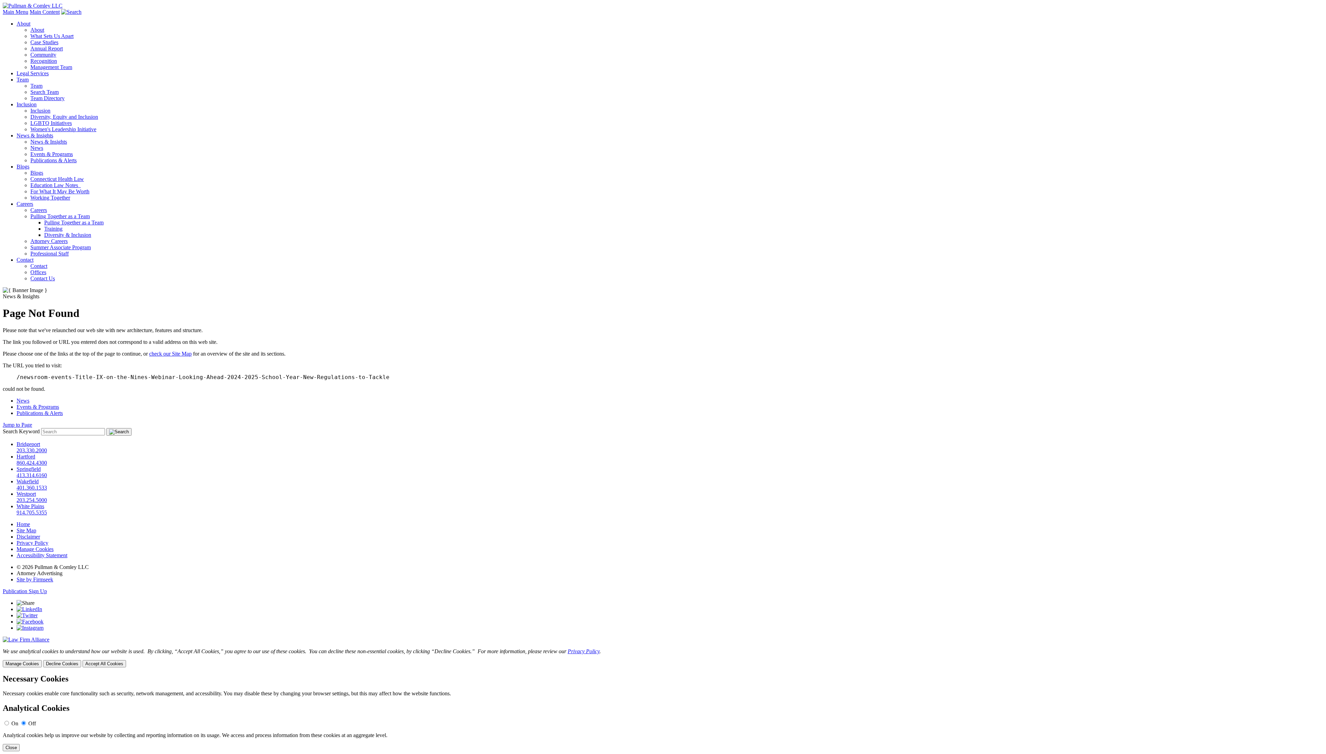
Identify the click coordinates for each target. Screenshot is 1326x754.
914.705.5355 (32, 512)
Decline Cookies (62, 663)
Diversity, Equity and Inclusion (64, 117)
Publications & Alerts (53, 160)
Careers (25, 204)
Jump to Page (17, 425)
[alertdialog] (663, 712)
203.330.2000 (32, 450)
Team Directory (47, 98)
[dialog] (663, 657)
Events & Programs (51, 154)
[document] (663, 712)
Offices (38, 272)
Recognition (43, 61)
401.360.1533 (32, 488)
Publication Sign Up (25, 591)
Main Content (45, 12)
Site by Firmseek (35, 579)
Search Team (44, 92)
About (23, 24)
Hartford (26, 457)
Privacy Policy (32, 543)
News (36, 148)
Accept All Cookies (104, 663)
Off (32, 723)
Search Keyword (21, 431)
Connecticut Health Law (57, 179)
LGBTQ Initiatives (51, 123)
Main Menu (15, 12)
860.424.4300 (32, 463)
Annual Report (46, 48)
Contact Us (42, 278)
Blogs (23, 167)
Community (43, 55)
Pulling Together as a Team (60, 216)
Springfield (29, 469)
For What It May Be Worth (59, 191)
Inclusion (27, 104)
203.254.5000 (32, 500)
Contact (25, 260)
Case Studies (44, 42)
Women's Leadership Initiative (63, 129)
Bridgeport (28, 444)
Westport (26, 494)
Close (11, 747)
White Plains (30, 506)
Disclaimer (28, 537)
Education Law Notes (55, 185)
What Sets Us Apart (52, 36)
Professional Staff (49, 254)
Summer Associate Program (60, 247)
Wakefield (28, 481)
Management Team (51, 67)
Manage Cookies (35, 549)
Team (23, 80)
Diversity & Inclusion (67, 235)
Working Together (50, 198)
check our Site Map (170, 354)
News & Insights (35, 135)
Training (53, 229)
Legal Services (33, 73)
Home (23, 524)
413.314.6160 (32, 475)
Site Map (26, 530)
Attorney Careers (49, 241)
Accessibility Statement (42, 555)
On (14, 723)
